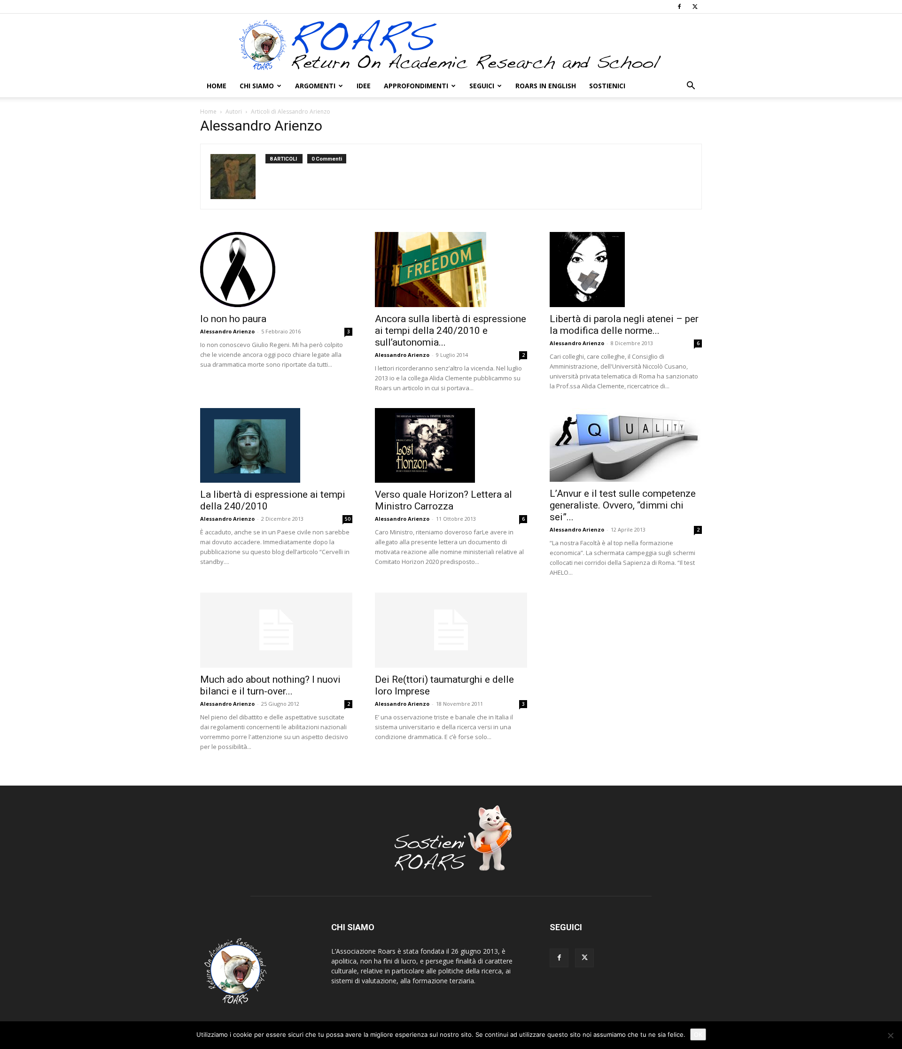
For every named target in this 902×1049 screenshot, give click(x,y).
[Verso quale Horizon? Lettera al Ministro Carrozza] (451, 445)
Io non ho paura (233, 318)
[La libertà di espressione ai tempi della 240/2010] (276, 445)
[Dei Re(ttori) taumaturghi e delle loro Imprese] (451, 630)
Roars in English (545, 85)
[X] (695, 6)
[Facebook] (679, 6)
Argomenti (315, 85)
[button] (690, 86)
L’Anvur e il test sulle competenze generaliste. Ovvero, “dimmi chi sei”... (623, 505)
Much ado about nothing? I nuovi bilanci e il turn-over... (270, 685)
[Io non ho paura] (276, 269)
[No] (890, 1035)
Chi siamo (257, 85)
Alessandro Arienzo (227, 331)
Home (216, 85)
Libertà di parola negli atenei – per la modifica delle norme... (624, 324)
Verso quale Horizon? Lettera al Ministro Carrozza (443, 500)
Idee (364, 85)
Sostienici (607, 85)
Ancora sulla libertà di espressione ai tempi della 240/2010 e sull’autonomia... (450, 330)
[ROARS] (451, 44)
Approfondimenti (416, 85)
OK (698, 1034)
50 (347, 519)
